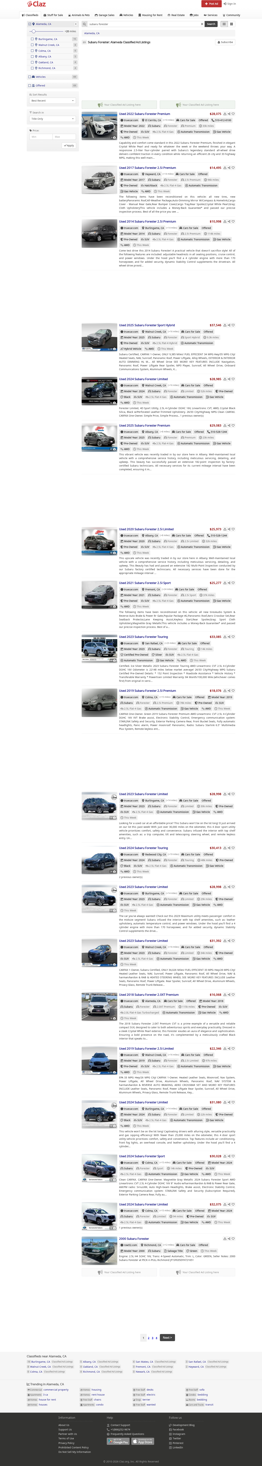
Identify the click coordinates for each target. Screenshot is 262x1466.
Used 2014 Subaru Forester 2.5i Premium (147, 221)
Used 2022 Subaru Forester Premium (144, 114)
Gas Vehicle (223, 131)
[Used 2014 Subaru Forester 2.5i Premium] (99, 233)
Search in (38, 112)
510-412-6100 (223, 120)
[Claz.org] (36, 4)
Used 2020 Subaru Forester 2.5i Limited (146, 529)
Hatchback (151, 185)
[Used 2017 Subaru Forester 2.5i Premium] (99, 180)
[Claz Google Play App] (119, 1443)
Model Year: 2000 (134, 1251)
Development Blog (184, 1425)
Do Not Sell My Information (74, 1452)
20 (67, 31)
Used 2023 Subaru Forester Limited (143, 794)
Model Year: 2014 (134, 233)
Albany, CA (151, 431)
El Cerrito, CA (153, 120)
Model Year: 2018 (213, 1001)
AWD (127, 137)
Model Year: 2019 (222, 697)
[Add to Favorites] (233, 114)
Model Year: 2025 (134, 337)
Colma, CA (151, 697)
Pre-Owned (130, 131)
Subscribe (226, 42)
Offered (203, 120)
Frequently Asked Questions (127, 1434)
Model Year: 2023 (134, 649)
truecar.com (131, 120)
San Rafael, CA (154, 643)
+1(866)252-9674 (120, 1429)
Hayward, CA (152, 174)
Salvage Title (175, 1251)
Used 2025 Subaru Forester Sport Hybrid (147, 325)
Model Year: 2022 (134, 126)
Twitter (177, 1438)
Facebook (178, 1429)
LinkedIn (178, 1447)
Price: (36, 130)
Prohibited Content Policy (73, 1447)
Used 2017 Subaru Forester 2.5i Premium (147, 168)
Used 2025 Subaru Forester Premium (144, 425)
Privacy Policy (66, 1443)
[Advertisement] (158, 73)
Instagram (179, 1434)
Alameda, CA (91, 33)
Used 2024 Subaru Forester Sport (142, 1156)
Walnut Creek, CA (155, 331)
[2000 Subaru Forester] (99, 1251)
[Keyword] (84, 24)
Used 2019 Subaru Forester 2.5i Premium (147, 691)
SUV (147, 131)
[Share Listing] (229, 114)
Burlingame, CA (154, 228)
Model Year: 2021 (134, 595)
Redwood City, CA (155, 854)
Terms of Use (66, 1438)
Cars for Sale (187, 120)
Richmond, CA (152, 1245)
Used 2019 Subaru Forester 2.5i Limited (146, 1048)
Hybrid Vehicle (132, 348)
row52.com (130, 1245)
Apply (70, 145)
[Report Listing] (225, 114)
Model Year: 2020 (134, 541)
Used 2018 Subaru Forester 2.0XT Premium (149, 995)
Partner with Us (67, 1434)
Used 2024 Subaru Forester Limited (143, 379)
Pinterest (178, 1443)
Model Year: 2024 (134, 391)
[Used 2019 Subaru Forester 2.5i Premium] (99, 703)
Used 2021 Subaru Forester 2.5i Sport (145, 583)
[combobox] (146, 24)
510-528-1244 (219, 431)
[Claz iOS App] (143, 1443)
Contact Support (120, 1425)
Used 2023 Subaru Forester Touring (143, 637)
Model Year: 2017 (134, 179)
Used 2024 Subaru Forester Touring (143, 848)
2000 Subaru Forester (134, 1239)
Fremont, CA (152, 589)
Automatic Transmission (195, 131)
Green (193, 1251)
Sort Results (40, 94)
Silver (158, 654)
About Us (63, 1425)
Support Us (65, 1429)
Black (127, 397)
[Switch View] (231, 24)
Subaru (156, 126)
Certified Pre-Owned (136, 654)
